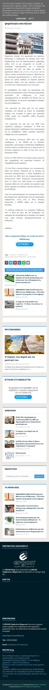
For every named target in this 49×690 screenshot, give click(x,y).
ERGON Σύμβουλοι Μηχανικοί (30, 687)
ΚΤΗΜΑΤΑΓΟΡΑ (22, 255)
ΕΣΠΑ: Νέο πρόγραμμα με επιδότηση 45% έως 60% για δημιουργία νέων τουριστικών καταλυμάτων (28, 420)
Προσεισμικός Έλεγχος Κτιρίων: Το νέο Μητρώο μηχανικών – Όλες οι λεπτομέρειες (21, 661)
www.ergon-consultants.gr (13, 636)
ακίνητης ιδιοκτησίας (31, 72)
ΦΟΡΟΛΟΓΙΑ (31, 257)
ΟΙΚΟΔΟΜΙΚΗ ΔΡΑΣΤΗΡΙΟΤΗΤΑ (15, 257)
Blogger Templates (39, 685)
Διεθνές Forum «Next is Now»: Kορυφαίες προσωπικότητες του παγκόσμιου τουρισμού (29, 443)
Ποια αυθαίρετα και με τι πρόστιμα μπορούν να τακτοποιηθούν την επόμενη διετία (20, 657)
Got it (31, 19)
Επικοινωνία (21, 453)
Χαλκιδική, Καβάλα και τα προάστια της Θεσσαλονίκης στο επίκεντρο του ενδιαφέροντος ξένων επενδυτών (29, 278)
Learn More (21, 19)
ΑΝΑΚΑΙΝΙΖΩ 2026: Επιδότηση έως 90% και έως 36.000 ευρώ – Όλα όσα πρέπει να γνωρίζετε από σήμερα (30, 292)
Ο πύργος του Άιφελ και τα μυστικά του (20, 358)
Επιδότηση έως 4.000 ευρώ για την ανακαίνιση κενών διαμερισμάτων (30, 530)
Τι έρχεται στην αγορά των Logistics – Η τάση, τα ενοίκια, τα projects (29, 304)
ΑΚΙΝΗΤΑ (13, 255)
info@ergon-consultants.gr (18, 645)
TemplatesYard (17, 685)
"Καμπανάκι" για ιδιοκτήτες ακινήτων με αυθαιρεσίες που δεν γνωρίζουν (30, 508)
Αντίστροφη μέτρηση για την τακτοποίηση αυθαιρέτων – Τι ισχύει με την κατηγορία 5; (28, 519)
